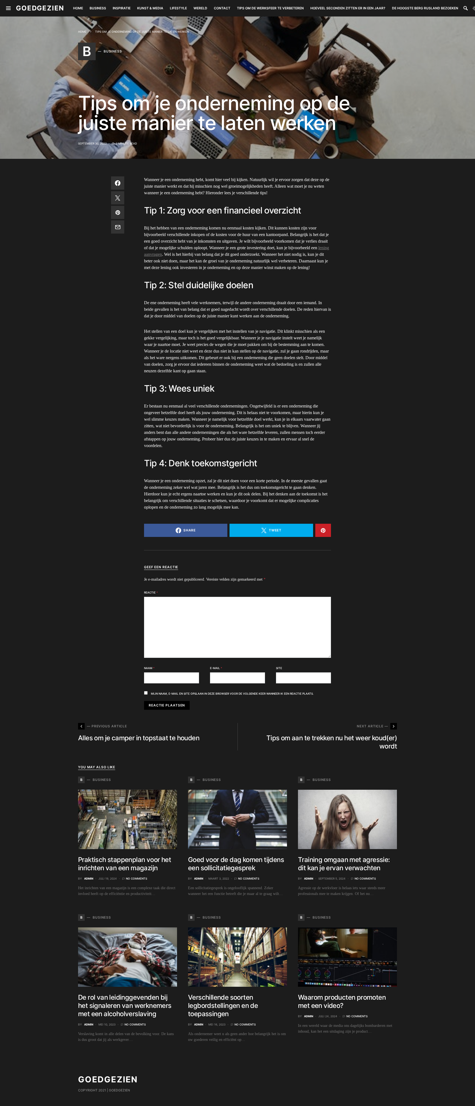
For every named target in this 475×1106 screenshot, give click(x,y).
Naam (149, 668)
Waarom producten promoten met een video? (342, 1001)
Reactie (151, 592)
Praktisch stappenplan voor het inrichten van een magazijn (124, 864)
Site (279, 668)
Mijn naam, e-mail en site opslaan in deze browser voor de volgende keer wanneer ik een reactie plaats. (232, 693)
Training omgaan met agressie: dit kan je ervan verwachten (344, 864)
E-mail (216, 668)
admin (88, 878)
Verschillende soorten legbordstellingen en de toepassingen (223, 1005)
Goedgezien (40, 8)
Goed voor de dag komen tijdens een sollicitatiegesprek (236, 864)
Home (82, 31)
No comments (136, 878)
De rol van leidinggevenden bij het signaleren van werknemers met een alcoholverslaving (125, 1005)
